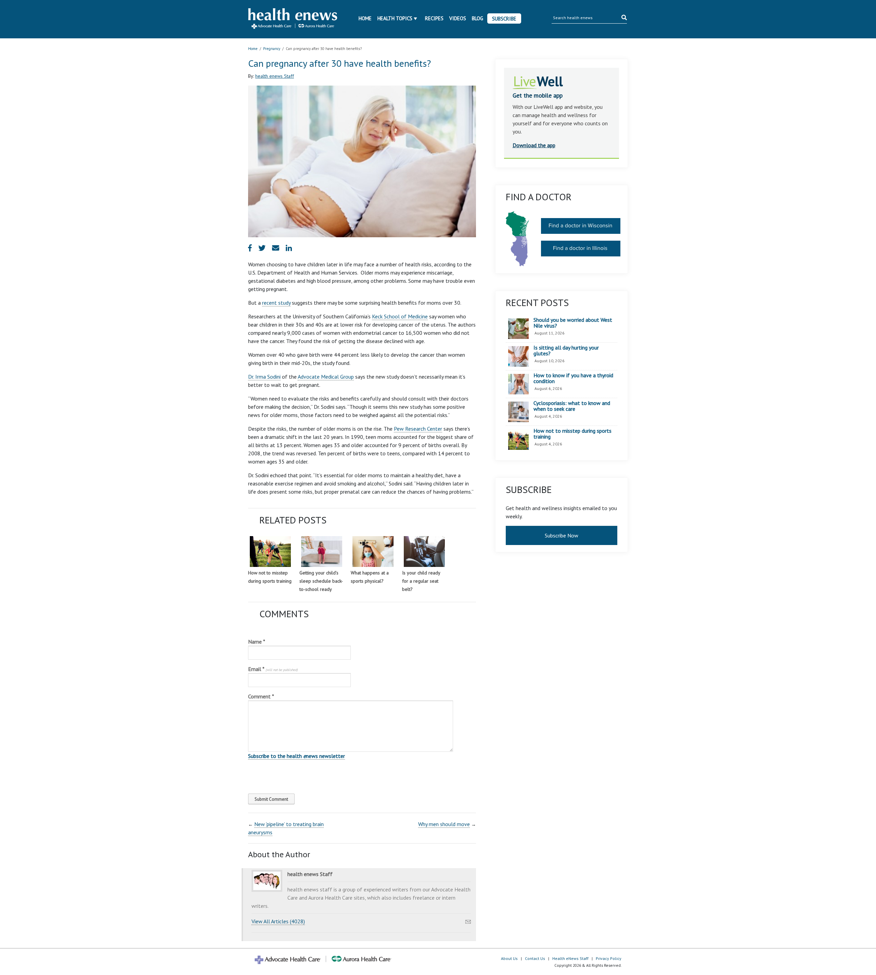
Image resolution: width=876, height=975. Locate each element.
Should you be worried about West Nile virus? (572, 323)
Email (273, 669)
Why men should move (444, 824)
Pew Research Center (418, 428)
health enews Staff (274, 76)
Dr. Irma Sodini (264, 376)
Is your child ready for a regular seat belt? (421, 581)
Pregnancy (271, 48)
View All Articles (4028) (278, 921)
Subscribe (504, 18)
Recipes (434, 18)
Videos (457, 18)
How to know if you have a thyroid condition (573, 378)
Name (256, 641)
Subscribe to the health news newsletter (296, 755)
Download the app (534, 145)
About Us (509, 958)
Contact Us (535, 958)
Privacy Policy (608, 958)
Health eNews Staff (570, 958)
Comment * (261, 696)
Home (365, 18)
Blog (477, 18)
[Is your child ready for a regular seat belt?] (424, 551)
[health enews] (293, 19)
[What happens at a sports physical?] (373, 551)
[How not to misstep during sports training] (270, 551)
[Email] (468, 920)
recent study (276, 302)
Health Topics (394, 18)
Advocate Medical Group (326, 376)
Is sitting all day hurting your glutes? (566, 351)
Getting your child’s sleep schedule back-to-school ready (321, 581)
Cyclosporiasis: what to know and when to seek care (571, 406)
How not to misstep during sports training (572, 434)
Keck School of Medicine (400, 316)
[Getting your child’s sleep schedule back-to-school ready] (321, 551)
